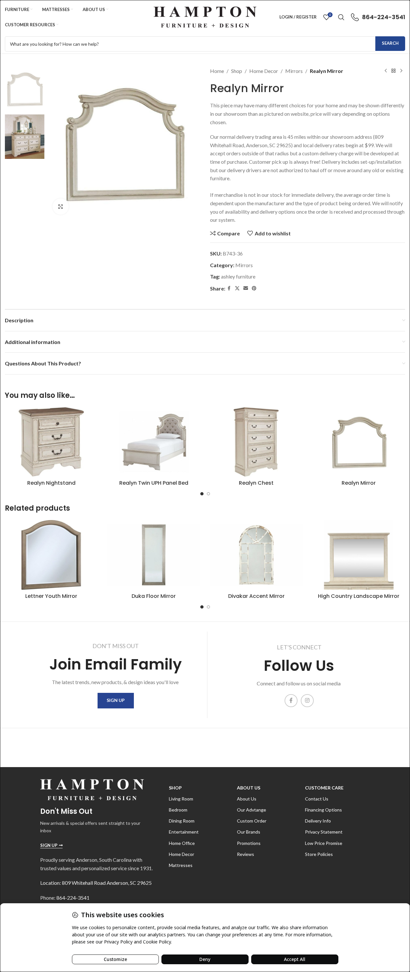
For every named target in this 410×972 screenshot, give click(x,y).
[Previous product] (386, 71)
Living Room (181, 798)
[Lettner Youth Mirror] (51, 555)
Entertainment (184, 832)
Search (390, 43)
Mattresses (181, 865)
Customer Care (324, 787)
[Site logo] (205, 16)
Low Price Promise (323, 843)
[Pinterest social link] (254, 288)
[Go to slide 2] (208, 493)
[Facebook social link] (229, 288)
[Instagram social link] (307, 700)
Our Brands (248, 832)
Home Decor (263, 71)
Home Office (182, 843)
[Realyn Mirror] (358, 442)
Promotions (249, 843)
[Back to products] (393, 71)
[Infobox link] (378, 17)
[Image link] (92, 789)
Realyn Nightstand (51, 483)
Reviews (245, 854)
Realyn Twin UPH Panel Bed (153, 483)
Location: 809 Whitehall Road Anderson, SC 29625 (96, 883)
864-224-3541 (72, 898)
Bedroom (178, 809)
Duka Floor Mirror (154, 596)
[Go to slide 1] (202, 493)
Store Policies (319, 854)
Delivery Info (318, 821)
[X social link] (237, 288)
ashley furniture (238, 276)
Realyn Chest (256, 483)
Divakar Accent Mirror (256, 596)
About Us (248, 787)
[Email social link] (245, 288)
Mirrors (294, 71)
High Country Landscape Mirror (358, 596)
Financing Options (323, 809)
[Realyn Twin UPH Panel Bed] (153, 442)
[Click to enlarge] (61, 206)
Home (217, 71)
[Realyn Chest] (256, 442)
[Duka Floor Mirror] (153, 555)
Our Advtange (251, 809)
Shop (236, 71)
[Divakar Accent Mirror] (256, 555)
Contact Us (316, 798)
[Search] (341, 17)
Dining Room (181, 821)
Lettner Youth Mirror (51, 596)
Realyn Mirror (359, 483)
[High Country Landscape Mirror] (358, 555)
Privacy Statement (324, 832)
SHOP (175, 787)
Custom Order (251, 821)
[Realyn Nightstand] (51, 442)
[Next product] (401, 71)
